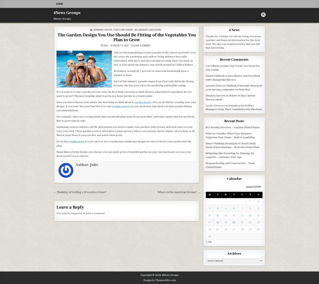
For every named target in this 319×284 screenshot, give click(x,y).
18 (217, 222)
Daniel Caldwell (215, 75)
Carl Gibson (212, 65)
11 (218, 215)
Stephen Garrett (215, 95)
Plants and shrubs (123, 29)
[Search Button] (263, 14)
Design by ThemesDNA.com (159, 280)
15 (250, 215)
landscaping (77, 141)
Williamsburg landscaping (147, 29)
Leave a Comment (142, 45)
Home (59, 3)
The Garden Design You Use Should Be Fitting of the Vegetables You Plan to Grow (126, 37)
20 (234, 222)
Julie (106, 45)
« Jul (208, 241)
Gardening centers (102, 29)
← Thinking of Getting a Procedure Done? (80, 192)
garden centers (121, 106)
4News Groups (66, 12)
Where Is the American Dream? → (178, 192)
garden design (142, 102)
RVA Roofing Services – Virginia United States (233, 127)
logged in (76, 213)
